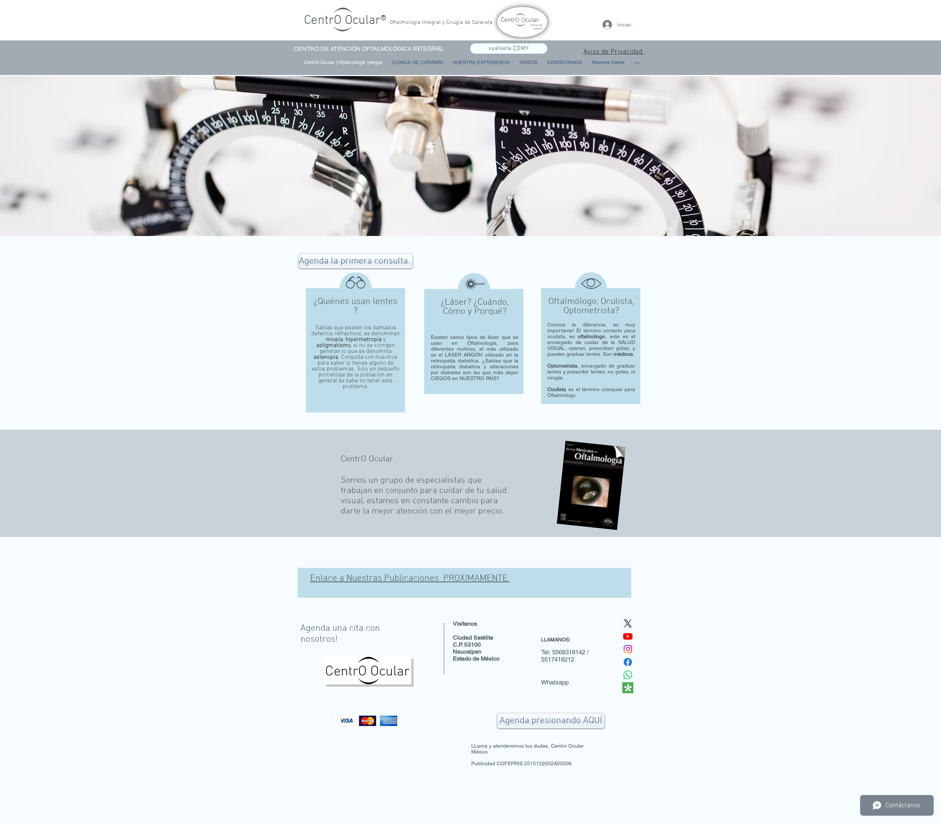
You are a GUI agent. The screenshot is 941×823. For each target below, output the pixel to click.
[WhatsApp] (627, 674)
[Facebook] (627, 662)
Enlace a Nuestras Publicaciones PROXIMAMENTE (410, 578)
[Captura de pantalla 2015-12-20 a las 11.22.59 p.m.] (627, 687)
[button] (529, 62)
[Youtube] (627, 636)
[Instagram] (627, 649)
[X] (627, 623)
